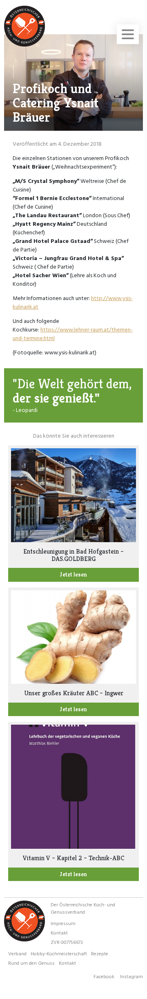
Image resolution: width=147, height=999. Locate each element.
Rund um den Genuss (31, 962)
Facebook (104, 976)
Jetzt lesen (73, 574)
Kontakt (59, 932)
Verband (17, 953)
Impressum (63, 923)
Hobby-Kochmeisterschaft (59, 953)
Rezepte (99, 953)
